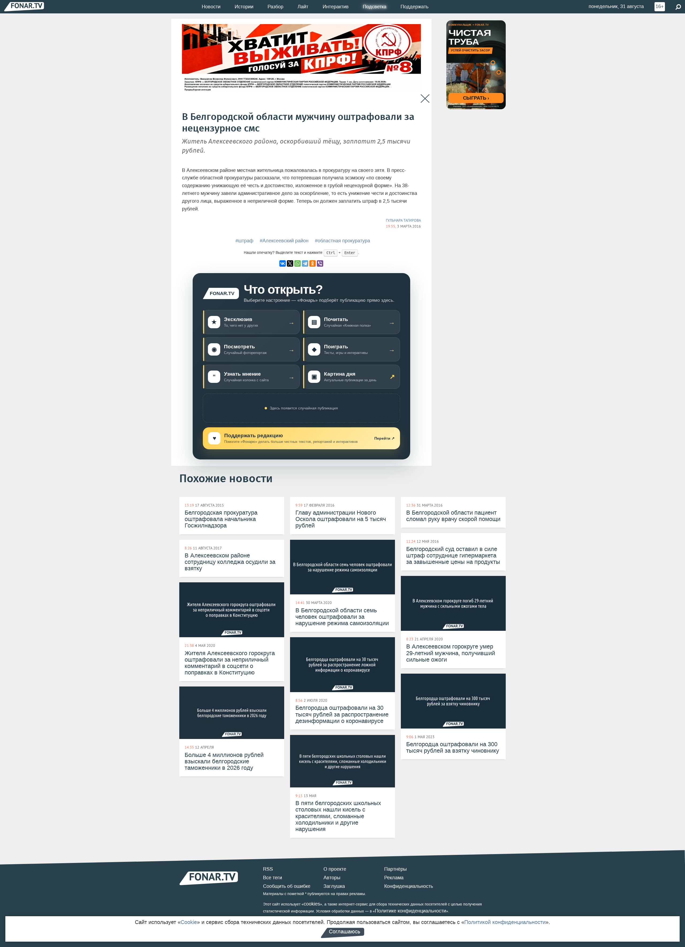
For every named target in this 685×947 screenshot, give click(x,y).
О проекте (335, 869)
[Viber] (320, 263)
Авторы (332, 877)
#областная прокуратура (342, 240)
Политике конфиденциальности (410, 911)
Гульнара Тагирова (403, 220)
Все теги (272, 877)
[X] (290, 263)
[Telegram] (305, 263)
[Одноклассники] (312, 263)
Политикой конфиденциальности (505, 922)
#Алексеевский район (284, 240)
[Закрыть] (425, 98)
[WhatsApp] (297, 263)
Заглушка (334, 886)
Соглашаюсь (344, 931)
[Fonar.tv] (24, 6)
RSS (268, 869)
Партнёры (395, 869)
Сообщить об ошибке (286, 886)
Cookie (189, 922)
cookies (312, 904)
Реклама (394, 877)
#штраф (244, 240)
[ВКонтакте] (282, 263)
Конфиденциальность (408, 886)
